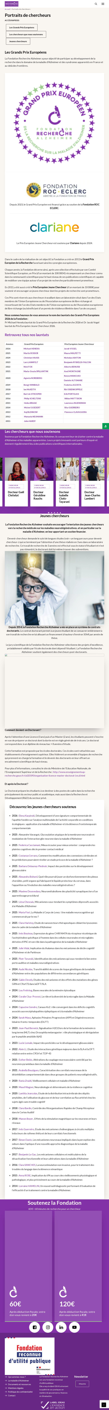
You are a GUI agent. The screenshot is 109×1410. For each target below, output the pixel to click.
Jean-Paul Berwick (28, 1028)
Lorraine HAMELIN (29, 1185)
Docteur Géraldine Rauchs (14, 495)
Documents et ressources (19, 1384)
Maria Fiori (24, 912)
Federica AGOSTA (72, 385)
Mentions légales (16, 1388)
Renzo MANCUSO (72, 376)
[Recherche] (94, 4)
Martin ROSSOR (31, 353)
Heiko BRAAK (30, 403)
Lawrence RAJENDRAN (75, 403)
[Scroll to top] (104, 1404)
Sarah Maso (25, 1017)
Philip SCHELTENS (32, 398)
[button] (103, 4)
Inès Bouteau (26, 933)
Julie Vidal (24, 948)
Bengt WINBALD (31, 385)
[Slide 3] (54, 512)
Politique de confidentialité (20, 1391)
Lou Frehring (25, 990)
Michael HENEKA (32, 348)
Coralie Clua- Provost (30, 996)
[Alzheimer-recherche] (11, 4)
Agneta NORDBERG (33, 378)
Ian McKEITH (30, 389)
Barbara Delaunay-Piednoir (33, 866)
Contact (11, 1395)
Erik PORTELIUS (71, 394)
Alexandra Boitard (28, 876)
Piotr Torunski (26, 958)
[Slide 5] (60, 512)
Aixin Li (22, 1049)
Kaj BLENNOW (31, 412)
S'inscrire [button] (82, 1384)
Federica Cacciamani (29, 845)
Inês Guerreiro (26, 1129)
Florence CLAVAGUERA (75, 412)
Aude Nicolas (25, 969)
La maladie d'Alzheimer (18, 1380)
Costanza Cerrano (28, 855)
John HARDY (30, 421)
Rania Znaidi (25, 1080)
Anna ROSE (25, 1175)
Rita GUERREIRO (72, 407)
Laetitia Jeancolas (28, 1093)
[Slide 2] (51, 512)
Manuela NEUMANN (33, 416)
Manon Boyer (26, 1118)
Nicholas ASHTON (72, 357)
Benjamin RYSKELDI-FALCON (77, 362)
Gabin (26, 979)
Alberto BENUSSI (72, 367)
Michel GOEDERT (32, 407)
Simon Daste (25, 1139)
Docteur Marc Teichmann (93, 493)
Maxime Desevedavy (29, 891)
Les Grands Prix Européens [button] (21, 27)
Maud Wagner (26, 1087)
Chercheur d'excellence (14, 486)
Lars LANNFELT (31, 362)
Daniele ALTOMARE (73, 380)
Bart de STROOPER (32, 394)
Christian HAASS (31, 357)
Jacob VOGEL (70, 348)
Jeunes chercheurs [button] (18, 41)
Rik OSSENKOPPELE (73, 389)
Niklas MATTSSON (73, 398)
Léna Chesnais (26, 901)
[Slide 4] (57, 512)
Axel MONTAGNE (72, 371)
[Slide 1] (48, 512)
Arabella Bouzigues (29, 1070)
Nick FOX (28, 367)
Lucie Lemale (25, 1042)
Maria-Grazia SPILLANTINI (36, 371)
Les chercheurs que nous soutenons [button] (26, 34)
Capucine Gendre (28, 1007)
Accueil (8, 9)
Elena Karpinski (27, 815)
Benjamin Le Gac (27, 1154)
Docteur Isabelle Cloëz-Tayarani (38, 496)
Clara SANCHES (27, 1164)
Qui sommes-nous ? (17, 1376)
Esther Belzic (25, 1059)
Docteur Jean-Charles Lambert (67, 495)
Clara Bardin (25, 1108)
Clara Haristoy (26, 922)
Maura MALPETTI (72, 353)
